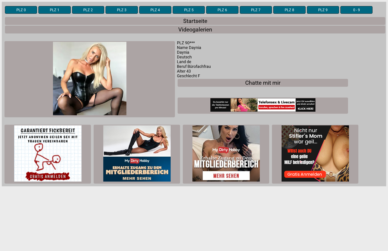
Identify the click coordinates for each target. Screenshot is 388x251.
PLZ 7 (255, 10)
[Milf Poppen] (47, 154)
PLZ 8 (289, 10)
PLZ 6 (222, 10)
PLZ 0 (21, 10)
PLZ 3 (121, 10)
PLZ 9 (323, 10)
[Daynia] (89, 79)
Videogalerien (195, 29)
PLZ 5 (189, 10)
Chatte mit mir (262, 83)
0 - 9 (356, 10)
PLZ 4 (155, 10)
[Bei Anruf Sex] (263, 106)
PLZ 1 (54, 10)
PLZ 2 (88, 10)
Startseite (195, 21)
